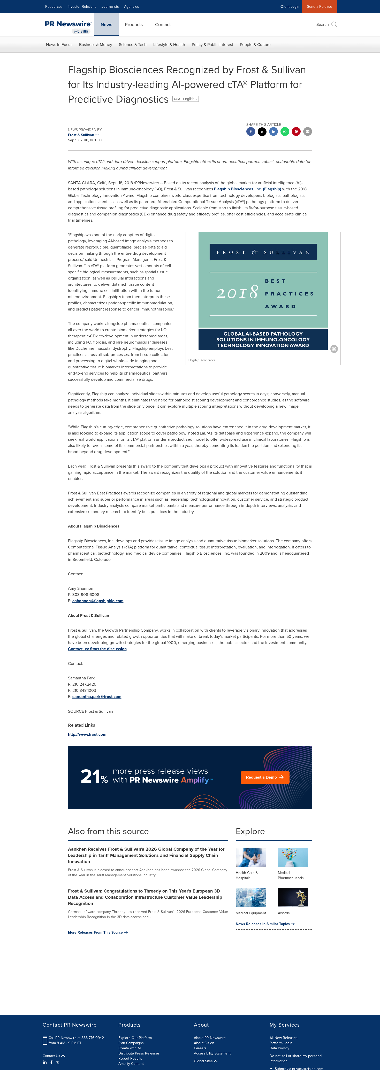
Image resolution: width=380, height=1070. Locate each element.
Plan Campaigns (131, 1042)
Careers (200, 1048)
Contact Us (52, 1055)
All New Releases (284, 1037)
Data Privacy (279, 1048)
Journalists (110, 6)
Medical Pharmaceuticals (291, 875)
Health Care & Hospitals (247, 875)
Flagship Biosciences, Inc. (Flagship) (247, 189)
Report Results (130, 1058)
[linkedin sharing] (273, 132)
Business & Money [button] (95, 44)
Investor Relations (82, 6)
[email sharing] (307, 132)
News (106, 24)
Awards (284, 913)
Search (322, 24)
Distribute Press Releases (139, 1053)
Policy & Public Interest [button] (212, 44)
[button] (263, 291)
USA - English (184, 99)
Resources (54, 6)
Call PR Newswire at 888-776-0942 (76, 1037)
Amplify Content (131, 1063)
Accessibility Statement (212, 1053)
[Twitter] (58, 1062)
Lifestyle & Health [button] (169, 44)
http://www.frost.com (87, 734)
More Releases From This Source (95, 932)
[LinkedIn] (45, 1062)
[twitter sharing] (262, 132)
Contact (163, 24)
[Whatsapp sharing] (284, 132)
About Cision (204, 1042)
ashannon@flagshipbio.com (98, 601)
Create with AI (129, 1048)
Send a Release (319, 6)
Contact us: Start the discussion (97, 649)
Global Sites (204, 1061)
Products (134, 24)
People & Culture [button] (255, 44)
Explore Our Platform (135, 1037)
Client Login (289, 6)
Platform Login (281, 1042)
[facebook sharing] (250, 132)
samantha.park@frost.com (96, 697)
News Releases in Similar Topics (263, 923)
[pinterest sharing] (296, 132)
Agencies (131, 6)
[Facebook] (51, 1062)
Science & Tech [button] (133, 44)
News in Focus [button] (59, 44)
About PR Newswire (210, 1037)
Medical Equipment (251, 913)
